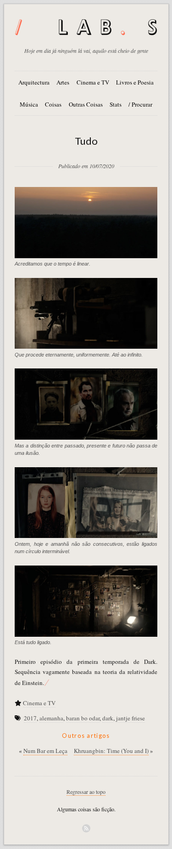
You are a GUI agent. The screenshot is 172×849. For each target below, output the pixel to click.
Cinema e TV (93, 82)
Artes (62, 82)
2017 (30, 718)
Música (29, 104)
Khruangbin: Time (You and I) (111, 751)
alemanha (51, 718)
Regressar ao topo (86, 791)
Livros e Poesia (135, 82)
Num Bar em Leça (45, 751)
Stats (116, 104)
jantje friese (130, 718)
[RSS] (86, 828)
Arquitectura (34, 82)
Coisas (53, 104)
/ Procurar (140, 104)
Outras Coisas (86, 104)
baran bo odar (83, 718)
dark (107, 718)
